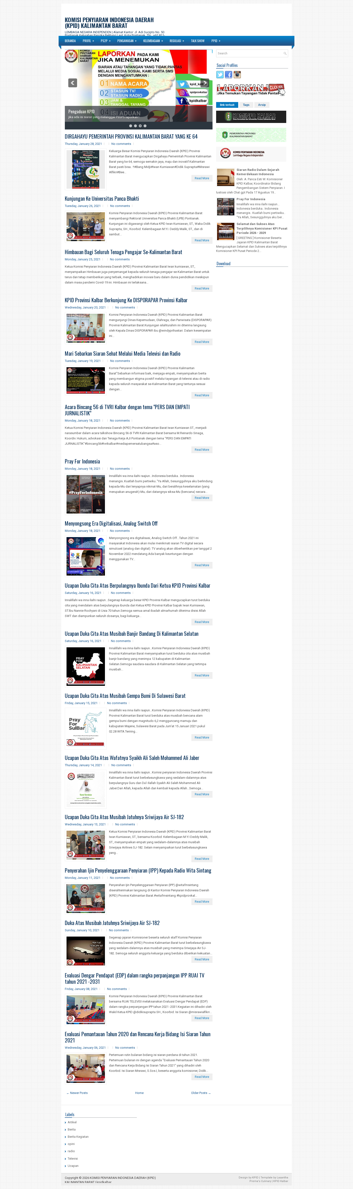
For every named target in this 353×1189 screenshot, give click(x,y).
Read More (202, 178)
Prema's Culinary (260, 1181)
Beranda (70, 40)
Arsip (262, 105)
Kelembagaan (153, 40)
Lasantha (282, 1177)
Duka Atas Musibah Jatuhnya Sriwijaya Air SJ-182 (112, 922)
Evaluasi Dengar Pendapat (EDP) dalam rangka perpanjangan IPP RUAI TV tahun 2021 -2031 (134, 978)
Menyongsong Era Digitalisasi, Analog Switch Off (111, 523)
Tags (246, 105)
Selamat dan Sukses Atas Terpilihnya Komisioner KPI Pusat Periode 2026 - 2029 (262, 228)
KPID (255, 1177)
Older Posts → (201, 1093)
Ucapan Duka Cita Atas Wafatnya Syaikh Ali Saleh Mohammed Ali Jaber (132, 757)
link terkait (227, 105)
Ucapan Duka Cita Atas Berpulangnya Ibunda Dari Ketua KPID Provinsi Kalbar (137, 585)
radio (71, 1151)
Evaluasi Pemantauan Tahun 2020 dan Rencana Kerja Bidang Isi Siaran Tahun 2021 (137, 1037)
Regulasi (177, 40)
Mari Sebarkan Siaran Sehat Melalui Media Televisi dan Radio (122, 353)
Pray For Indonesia (82, 461)
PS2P (106, 40)
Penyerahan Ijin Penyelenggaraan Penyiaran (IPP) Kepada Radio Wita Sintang (138, 870)
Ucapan (73, 1166)
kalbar (107, 1182)
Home (139, 1093)
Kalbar (284, 1181)
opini (71, 1144)
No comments (121, 144)
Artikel (72, 1122)
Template (267, 1177)
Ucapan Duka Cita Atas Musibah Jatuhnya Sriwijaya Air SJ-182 (124, 817)
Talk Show (197, 40)
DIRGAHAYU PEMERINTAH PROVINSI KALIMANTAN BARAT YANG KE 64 (131, 136)
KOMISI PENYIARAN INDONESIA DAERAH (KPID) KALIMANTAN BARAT (109, 22)
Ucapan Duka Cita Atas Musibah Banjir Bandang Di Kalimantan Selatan (131, 633)
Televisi (73, 1158)
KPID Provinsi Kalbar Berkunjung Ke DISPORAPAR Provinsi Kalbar (126, 300)
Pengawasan (127, 40)
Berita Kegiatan (78, 1136)
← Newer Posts (77, 1093)
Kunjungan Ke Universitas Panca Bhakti (102, 198)
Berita (72, 1129)
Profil (88, 40)
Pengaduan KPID (81, 111)
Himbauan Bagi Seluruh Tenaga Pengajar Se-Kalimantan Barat (123, 252)
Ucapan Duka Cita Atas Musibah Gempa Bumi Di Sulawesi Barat (125, 695)
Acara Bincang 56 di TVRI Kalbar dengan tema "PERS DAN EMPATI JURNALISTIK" (127, 410)
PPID (216, 40)
